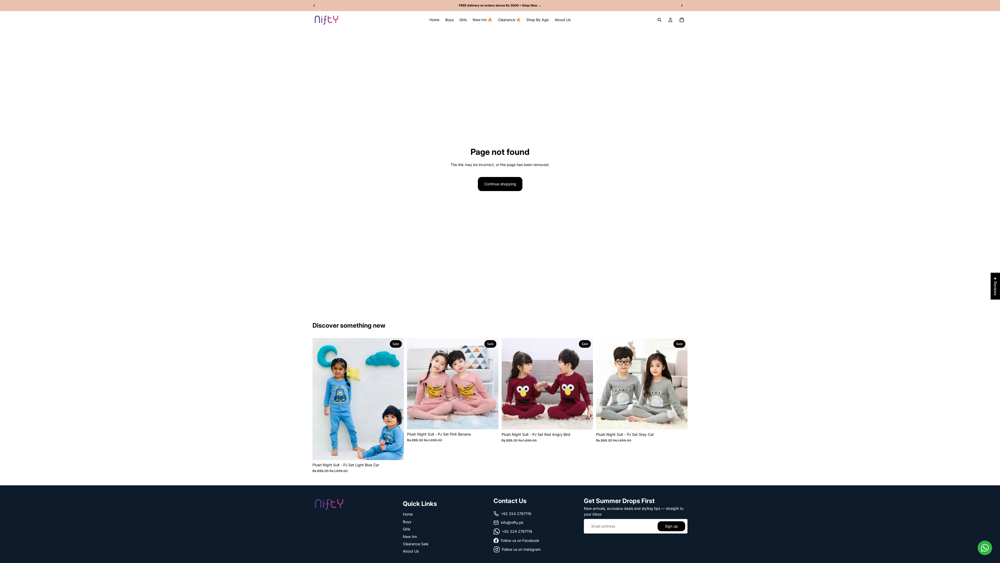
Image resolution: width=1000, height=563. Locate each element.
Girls (406, 529)
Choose (400, 452)
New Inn (410, 536)
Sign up (671, 526)
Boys (407, 521)
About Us (411, 551)
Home (408, 514)
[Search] (659, 20)
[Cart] (682, 20)
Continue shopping (500, 184)
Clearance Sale (415, 544)
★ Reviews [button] (995, 286)
